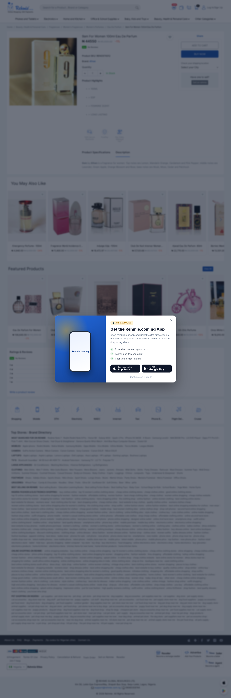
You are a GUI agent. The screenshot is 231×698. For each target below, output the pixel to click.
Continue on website (141, 377)
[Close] (171, 320)
